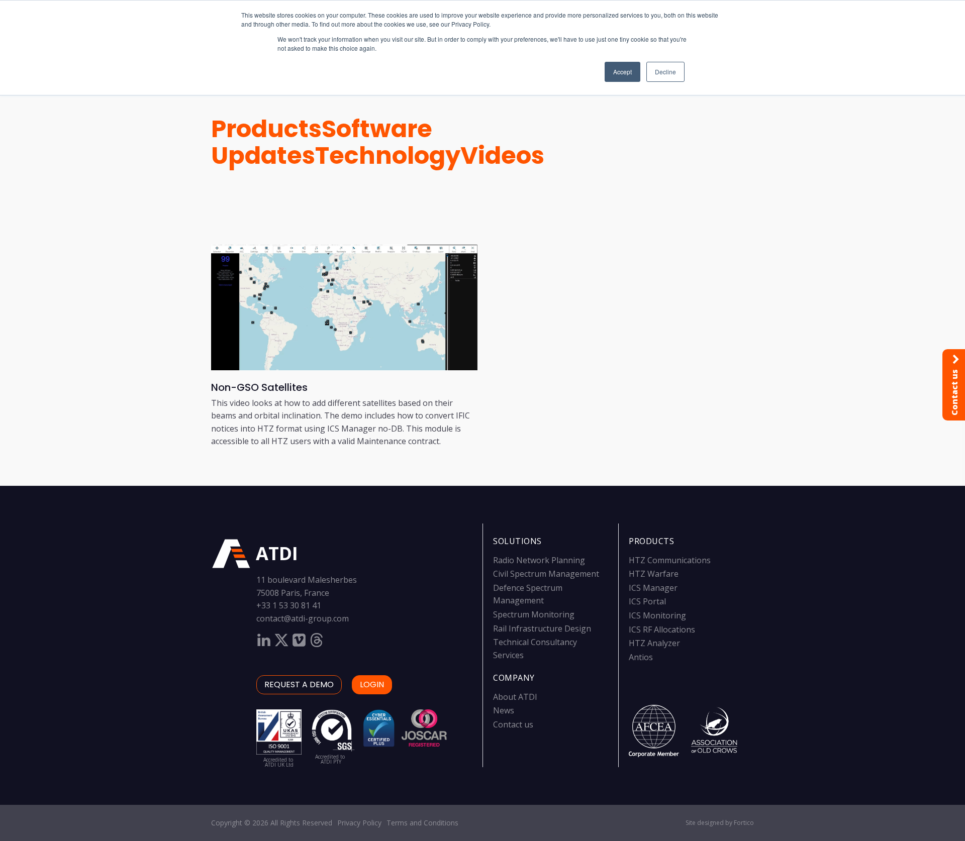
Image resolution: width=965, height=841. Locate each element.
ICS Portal (647, 601)
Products (266, 129)
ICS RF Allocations (662, 629)
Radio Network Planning (539, 560)
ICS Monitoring (657, 615)
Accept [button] (622, 71)
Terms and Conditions (422, 822)
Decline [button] (665, 71)
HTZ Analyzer (654, 643)
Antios (641, 657)
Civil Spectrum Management (546, 573)
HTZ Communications (670, 560)
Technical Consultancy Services (535, 649)
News (503, 710)
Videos (502, 155)
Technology (387, 155)
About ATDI (515, 696)
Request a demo (299, 684)
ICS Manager (653, 587)
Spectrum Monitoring (533, 614)
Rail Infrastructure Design (542, 628)
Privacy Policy (359, 822)
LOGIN (372, 684)
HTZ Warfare (654, 573)
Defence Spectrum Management (527, 594)
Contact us (513, 724)
